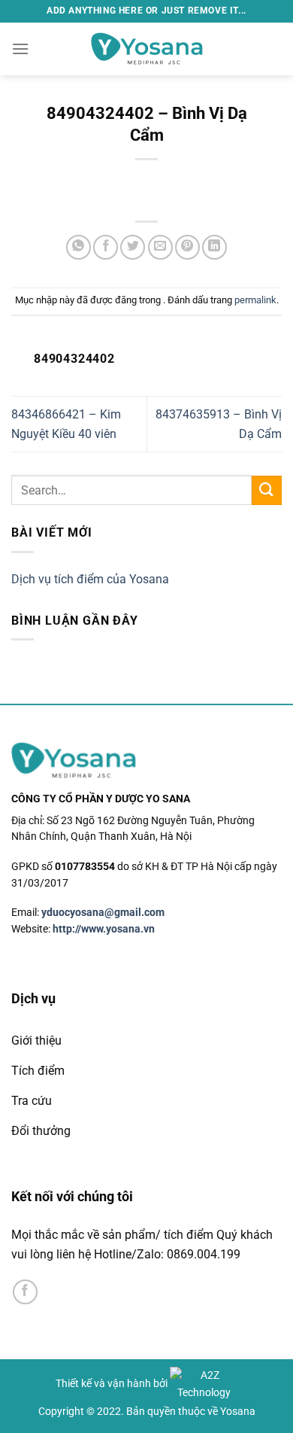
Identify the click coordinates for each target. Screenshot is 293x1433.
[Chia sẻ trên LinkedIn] (214, 247)
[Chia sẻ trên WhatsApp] (78, 247)
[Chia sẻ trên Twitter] (132, 247)
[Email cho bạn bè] (160, 247)
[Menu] (20, 48)
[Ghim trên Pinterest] (187, 247)
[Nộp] (267, 490)
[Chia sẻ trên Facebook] (105, 247)
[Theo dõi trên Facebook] (25, 1291)
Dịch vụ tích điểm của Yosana (90, 579)
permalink (255, 300)
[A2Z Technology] (203, 1383)
